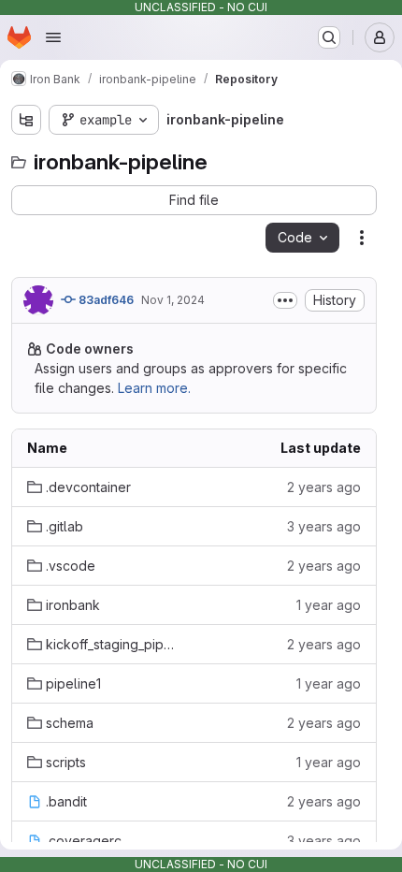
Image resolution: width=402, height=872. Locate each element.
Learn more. (154, 388)
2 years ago (324, 487)
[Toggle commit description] (285, 300)
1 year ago (328, 605)
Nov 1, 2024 (173, 300)
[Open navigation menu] (53, 37)
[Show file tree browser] (26, 120)
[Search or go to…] (329, 37)
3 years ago (324, 526)
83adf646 (105, 300)
